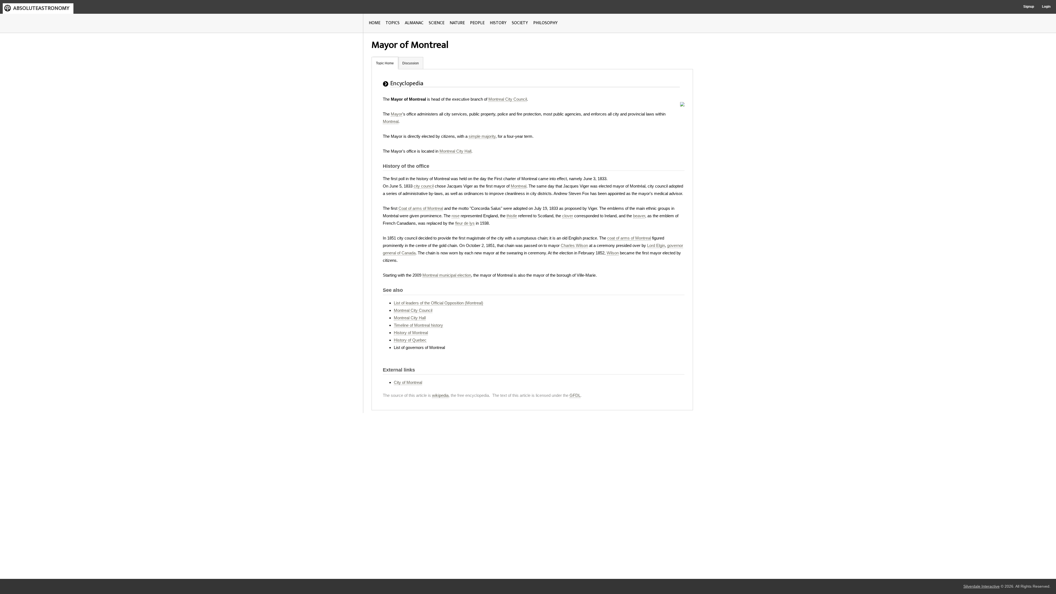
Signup (1028, 7)
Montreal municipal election (446, 275)
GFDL (575, 395)
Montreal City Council (507, 99)
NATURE (457, 23)
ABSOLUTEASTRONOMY (41, 8)
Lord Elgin (656, 245)
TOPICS (393, 23)
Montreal (390, 121)
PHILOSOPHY (545, 23)
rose (456, 215)
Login (1046, 7)
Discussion (410, 63)
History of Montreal (411, 332)
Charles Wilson (574, 245)
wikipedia (440, 395)
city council (424, 186)
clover (567, 215)
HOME (374, 23)
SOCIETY (520, 23)
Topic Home (385, 63)
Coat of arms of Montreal (420, 208)
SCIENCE (436, 23)
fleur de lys (465, 223)
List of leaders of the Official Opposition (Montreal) (438, 303)
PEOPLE (477, 23)
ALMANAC (414, 23)
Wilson (613, 253)
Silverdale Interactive (981, 586)
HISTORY (498, 23)
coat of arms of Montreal (629, 238)
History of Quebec (410, 340)
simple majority (482, 136)
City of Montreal (408, 382)
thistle (512, 215)
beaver (639, 215)
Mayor (396, 114)
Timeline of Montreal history (418, 325)
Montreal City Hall (455, 151)
